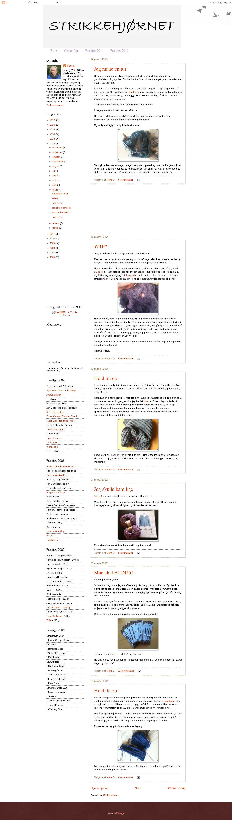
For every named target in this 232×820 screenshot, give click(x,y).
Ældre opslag (177, 788)
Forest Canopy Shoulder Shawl (61, 416)
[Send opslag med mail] (138, 180)
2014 (52, 134)
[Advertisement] (138, 210)
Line (146, 401)
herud (97, 496)
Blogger (121, 813)
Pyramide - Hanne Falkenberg (61, 390)
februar (56, 223)
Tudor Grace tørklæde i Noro (60, 421)
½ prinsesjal (52, 446)
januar (55, 228)
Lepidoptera (52, 540)
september (58, 161)
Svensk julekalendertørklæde (60, 466)
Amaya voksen (53, 395)
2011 (52, 234)
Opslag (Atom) (110, 795)
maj (54, 180)
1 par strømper (53, 438)
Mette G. (111, 180)
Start (138, 788)
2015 (52, 129)
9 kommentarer (125, 469)
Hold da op (105, 690)
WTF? (100, 246)
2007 (52, 252)
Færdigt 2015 (119, 50)
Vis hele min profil (55, 105)
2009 (52, 243)
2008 (52, 248)
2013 (52, 139)
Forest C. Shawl (54, 616)
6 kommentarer (125, 180)
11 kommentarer (126, 671)
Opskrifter (71, 50)
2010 (52, 238)
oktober (56, 157)
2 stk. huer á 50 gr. (55, 531)
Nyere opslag (100, 788)
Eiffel (48, 620)
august (56, 166)
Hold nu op (105, 378)
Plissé (49, 535)
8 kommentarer (125, 358)
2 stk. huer (51, 442)
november (57, 152)
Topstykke (131, 275)
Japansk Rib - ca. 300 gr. (58, 607)
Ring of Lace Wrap (55, 492)
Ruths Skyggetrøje (55, 412)
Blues (97, 272)
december (57, 147)
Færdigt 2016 (94, 50)
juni (54, 175)
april (54, 185)
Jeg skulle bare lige (113, 488)
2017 (52, 120)
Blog (53, 50)
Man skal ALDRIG (114, 572)
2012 (52, 143)
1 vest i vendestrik (55, 429)
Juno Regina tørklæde (57, 475)
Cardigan (170, 701)
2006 (52, 257)
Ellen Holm (133, 92)
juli (54, 171)
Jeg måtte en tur (110, 68)
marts (55, 190)
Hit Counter (65, 315)
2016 (52, 124)
